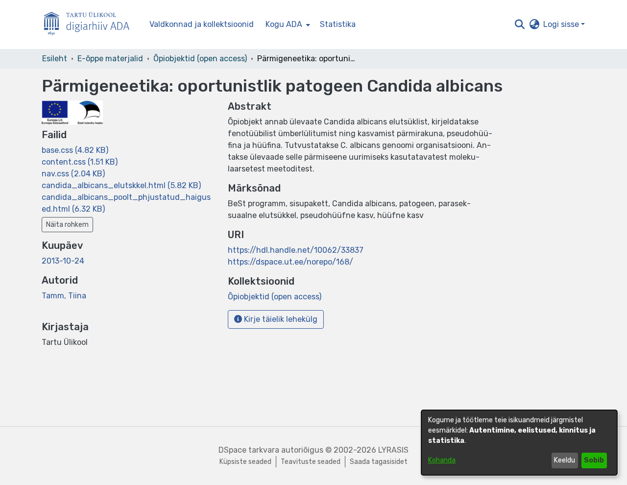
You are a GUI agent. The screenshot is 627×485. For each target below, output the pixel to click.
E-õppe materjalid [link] (110, 58)
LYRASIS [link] (393, 450)
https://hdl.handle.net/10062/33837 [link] (295, 250)
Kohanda (442, 460)
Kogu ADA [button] (283, 24)
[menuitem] (287, 24)
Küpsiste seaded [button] (245, 462)
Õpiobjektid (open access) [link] (200, 58)
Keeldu (564, 460)
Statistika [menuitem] (338, 24)
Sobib (594, 460)
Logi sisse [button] (562, 24)
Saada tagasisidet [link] (379, 462)
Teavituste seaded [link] (310, 462)
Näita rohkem (67, 224)
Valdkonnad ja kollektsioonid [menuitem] (201, 24)
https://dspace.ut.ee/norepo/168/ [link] (290, 262)
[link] (75, 150)
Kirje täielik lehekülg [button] (279, 319)
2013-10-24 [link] (63, 261)
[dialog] (519, 442)
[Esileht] (91, 25)
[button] (519, 24)
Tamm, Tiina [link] (64, 295)
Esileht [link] (54, 58)
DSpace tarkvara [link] (248, 450)
